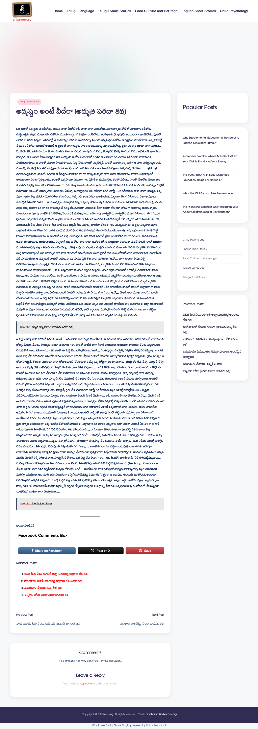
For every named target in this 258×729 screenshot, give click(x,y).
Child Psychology (193, 240)
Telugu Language (194, 268)
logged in (86, 684)
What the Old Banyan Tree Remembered (208, 193)
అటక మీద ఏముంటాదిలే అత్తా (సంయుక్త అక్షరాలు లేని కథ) (56, 574)
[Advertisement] (129, 52)
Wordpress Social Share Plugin (111, 725)
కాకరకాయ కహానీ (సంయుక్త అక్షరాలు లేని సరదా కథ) (53, 581)
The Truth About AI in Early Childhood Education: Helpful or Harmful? (206, 178)
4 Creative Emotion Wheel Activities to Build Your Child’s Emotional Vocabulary (210, 159)
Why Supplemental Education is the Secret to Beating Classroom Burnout (211, 141)
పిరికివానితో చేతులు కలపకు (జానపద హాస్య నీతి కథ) (210, 330)
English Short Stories (195, 249)
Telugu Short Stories (29, 102)
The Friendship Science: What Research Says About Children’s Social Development (210, 210)
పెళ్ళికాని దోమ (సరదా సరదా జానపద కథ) (46, 595)
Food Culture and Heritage (199, 259)
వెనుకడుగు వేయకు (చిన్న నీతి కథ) (43, 588)
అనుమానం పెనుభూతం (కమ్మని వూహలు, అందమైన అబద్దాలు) (212, 354)
